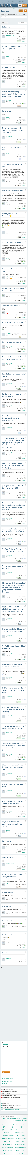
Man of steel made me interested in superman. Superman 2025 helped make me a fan (12, 130)
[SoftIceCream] (3, 81)
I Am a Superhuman (8, 892)
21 (20, 830)
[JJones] (3, 232)
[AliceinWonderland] (3, 864)
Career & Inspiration (8, 1135)
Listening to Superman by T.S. (9, 923)
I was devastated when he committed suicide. (12, 909)
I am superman (6, 111)
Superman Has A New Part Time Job (13, 323)
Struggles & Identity (20, 1144)
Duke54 (7, 911)
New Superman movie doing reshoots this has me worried (13, 395)
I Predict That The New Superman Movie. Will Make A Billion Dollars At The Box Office (13, 466)
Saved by (4, 938)
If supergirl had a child (9, 67)
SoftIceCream (9, 81)
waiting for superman (8, 857)
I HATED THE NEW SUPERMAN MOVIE (11, 148)
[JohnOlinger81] (3, 347)
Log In (20, 5)
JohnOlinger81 (9, 346)
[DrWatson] (3, 180)
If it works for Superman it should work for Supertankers (12, 47)
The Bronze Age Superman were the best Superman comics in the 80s (13, 728)
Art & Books (7, 1141)
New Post (6, 1072)
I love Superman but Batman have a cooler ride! (13, 956)
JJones (7, 231)
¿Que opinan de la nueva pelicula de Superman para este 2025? (12, 487)
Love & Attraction (8, 1144)
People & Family (20, 1132)
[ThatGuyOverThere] (3, 36)
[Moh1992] (3, 118)
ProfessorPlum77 (9, 276)
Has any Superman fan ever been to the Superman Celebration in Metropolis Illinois (12, 418)
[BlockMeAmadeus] (3, 847)
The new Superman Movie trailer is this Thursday (12, 567)
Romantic (5, 1129)
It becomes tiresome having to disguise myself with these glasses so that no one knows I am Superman (13, 94)
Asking (24, 1129)
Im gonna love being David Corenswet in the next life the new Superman (13, 630)
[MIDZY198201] (3, 812)
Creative (19, 1124)
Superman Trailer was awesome (11, 342)
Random (6, 1127)
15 (19, 103)
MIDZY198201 (9, 811)
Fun (25, 1124)
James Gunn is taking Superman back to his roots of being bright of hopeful (13, 530)
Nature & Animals (8, 1150)
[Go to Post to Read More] (14, 53)
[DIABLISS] (3, 884)
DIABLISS (8, 883)
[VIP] (7, 313)
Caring (12, 1129)
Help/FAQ (24, 1118)
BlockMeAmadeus (9, 846)
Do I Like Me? (6, 27)
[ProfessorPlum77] (3, 277)
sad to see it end (6, 651)
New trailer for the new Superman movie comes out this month (12, 666)
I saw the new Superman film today (12, 191)
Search (5, 22)
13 (19, 57)
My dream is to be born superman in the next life (12, 785)
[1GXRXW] (3, 493)
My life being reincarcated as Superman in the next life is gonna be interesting (13, 709)
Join (21, 10)
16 (20, 811)
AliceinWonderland (9, 863)
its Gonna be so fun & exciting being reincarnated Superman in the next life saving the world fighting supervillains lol (13, 747)
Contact (18, 1118)
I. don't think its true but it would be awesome (12, 450)
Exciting (12, 1124)
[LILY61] (3, 154)
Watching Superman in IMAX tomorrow (10, 215)
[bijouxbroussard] (3, 312)
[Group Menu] (25, 11)
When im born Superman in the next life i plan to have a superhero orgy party (12, 767)
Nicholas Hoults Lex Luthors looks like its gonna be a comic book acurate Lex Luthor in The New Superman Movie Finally (13, 506)
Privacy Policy (17, 1120)
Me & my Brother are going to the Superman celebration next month (12, 358)
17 (20, 180)
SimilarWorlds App (9, 1118)
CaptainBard (8, 100)
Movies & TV (12, 8)
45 (20, 154)
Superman (5, 11)
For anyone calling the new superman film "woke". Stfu (13, 290)
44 (19, 100)
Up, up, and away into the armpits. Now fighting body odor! (13, 326)
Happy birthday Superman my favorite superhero (13, 375)
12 (20, 295)
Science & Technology (8, 1147)
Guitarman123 (9, 136)
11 (21, 314)
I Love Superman (7, 920)
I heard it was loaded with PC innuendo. (11, 274)
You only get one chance (7, 895)
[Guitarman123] (3, 137)
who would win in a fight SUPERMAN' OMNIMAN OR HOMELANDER (13, 802)
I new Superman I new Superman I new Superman (13, 844)
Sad (18, 1129)
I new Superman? (7, 841)
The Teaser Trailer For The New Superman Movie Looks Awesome (12, 550)
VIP (11, 278)
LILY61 (7, 153)
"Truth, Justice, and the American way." (12, 165)
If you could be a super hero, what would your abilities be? (12, 876)
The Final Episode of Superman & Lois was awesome (13, 647)
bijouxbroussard (9, 311)
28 (19, 59)
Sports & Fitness (21, 1150)
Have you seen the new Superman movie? (12, 270)
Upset (23, 1127)
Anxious (15, 1127)
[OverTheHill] (3, 334)
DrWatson (8, 180)
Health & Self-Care (9, 1153)
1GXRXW (8, 492)
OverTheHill (8, 333)
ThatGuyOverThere (10, 35)
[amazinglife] (3, 959)
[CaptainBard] (3, 101)
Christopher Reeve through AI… (11, 306)
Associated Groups (8, 1078)
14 (20, 383)
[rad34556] (3, 831)
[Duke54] (3, 912)
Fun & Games (21, 1135)
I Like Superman (7, 906)
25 (20, 277)
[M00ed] (3, 57)
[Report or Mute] (25, 26)
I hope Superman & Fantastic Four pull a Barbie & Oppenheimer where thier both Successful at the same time (13, 609)
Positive (5, 1124)
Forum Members (8, 1081)
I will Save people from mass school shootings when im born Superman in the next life (13, 690)
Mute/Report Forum (8, 1083)
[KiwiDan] (3, 203)
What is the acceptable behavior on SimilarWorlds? (11, 1109)
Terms (25, 1120)
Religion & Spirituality (21, 1147)
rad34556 (8, 830)
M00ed (7, 56)
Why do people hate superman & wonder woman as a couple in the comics (12, 824)
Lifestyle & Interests (21, 1138)
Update (7, 1132)
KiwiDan (7, 203)
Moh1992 (8, 117)
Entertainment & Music (5, 8)
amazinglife (8, 958)
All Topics (22, 1153)
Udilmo (7, 897)
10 (20, 572)
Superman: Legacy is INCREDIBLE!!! (13, 242)
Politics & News (20, 1141)
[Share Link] (16, 41)
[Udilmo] (3, 898)
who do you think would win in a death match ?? (13, 807)
